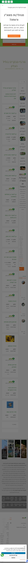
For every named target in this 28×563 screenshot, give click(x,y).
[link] (2, 555)
